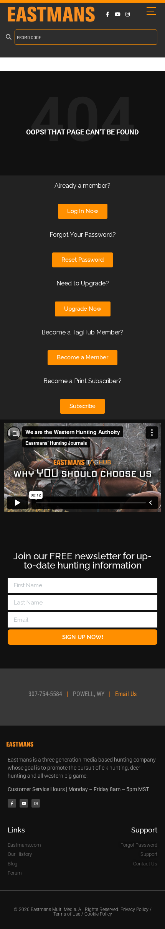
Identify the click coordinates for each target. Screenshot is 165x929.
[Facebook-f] (107, 14)
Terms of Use (66, 914)
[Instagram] (127, 14)
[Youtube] (117, 14)
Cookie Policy (98, 914)
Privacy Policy (134, 909)
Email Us (126, 694)
